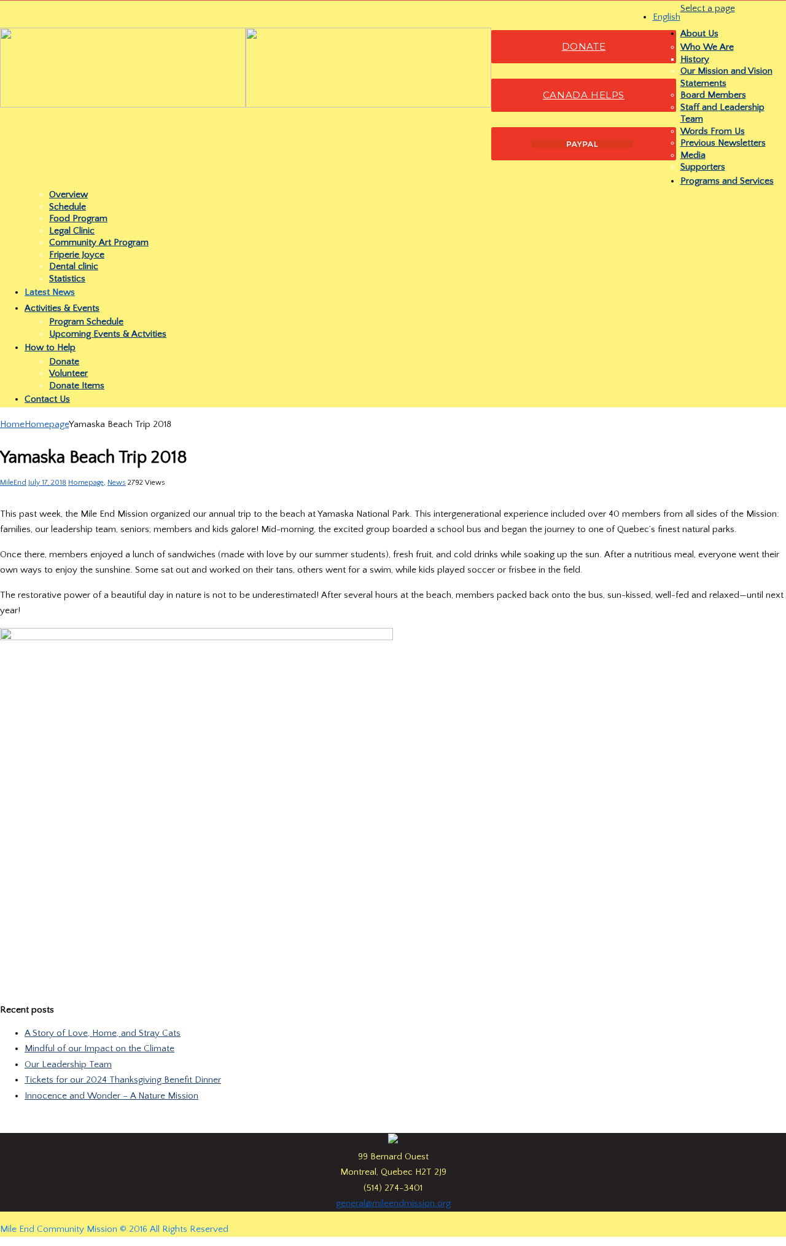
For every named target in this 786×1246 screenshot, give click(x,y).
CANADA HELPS (584, 95)
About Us (699, 33)
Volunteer (68, 373)
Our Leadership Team (68, 1064)
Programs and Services (727, 181)
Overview (68, 194)
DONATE (584, 46)
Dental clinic (73, 266)
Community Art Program (99, 242)
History (694, 59)
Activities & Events (62, 308)
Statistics (67, 278)
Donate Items (76, 385)
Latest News (50, 292)
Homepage (47, 424)
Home (12, 424)
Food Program (78, 218)
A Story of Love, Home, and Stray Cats (103, 1033)
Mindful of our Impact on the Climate (99, 1048)
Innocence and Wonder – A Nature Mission (111, 1096)
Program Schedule (86, 321)
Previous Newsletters (723, 143)
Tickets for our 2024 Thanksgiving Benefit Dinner (123, 1080)
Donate (64, 361)
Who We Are (707, 47)
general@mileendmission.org (393, 1203)
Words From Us (712, 131)
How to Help (50, 347)
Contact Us (47, 399)
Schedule (67, 207)
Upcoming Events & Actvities (107, 334)
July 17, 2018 (47, 483)
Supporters (702, 167)
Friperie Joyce (76, 254)
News (116, 483)
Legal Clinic (72, 230)
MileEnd (13, 483)
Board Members (713, 95)
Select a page (707, 8)
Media (693, 155)
